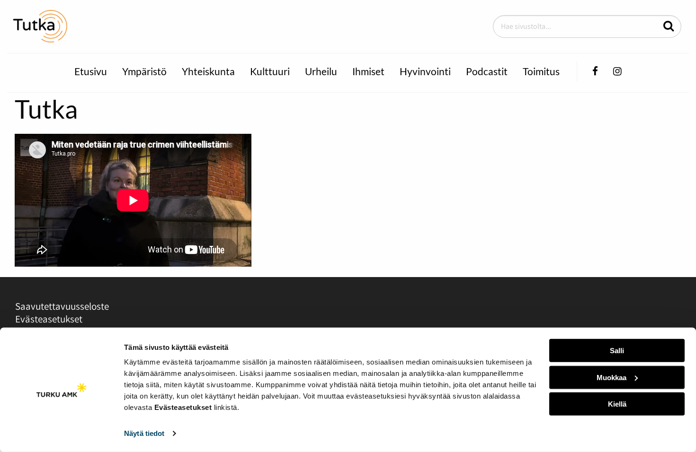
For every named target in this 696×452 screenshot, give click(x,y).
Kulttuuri (270, 71)
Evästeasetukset (48, 319)
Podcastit (487, 71)
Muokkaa (611, 377)
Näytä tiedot (144, 433)
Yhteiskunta (208, 71)
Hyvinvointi (425, 71)
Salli (617, 351)
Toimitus (541, 71)
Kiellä (617, 404)
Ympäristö (144, 71)
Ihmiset (368, 71)
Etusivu (90, 71)
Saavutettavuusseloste (62, 306)
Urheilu (321, 71)
